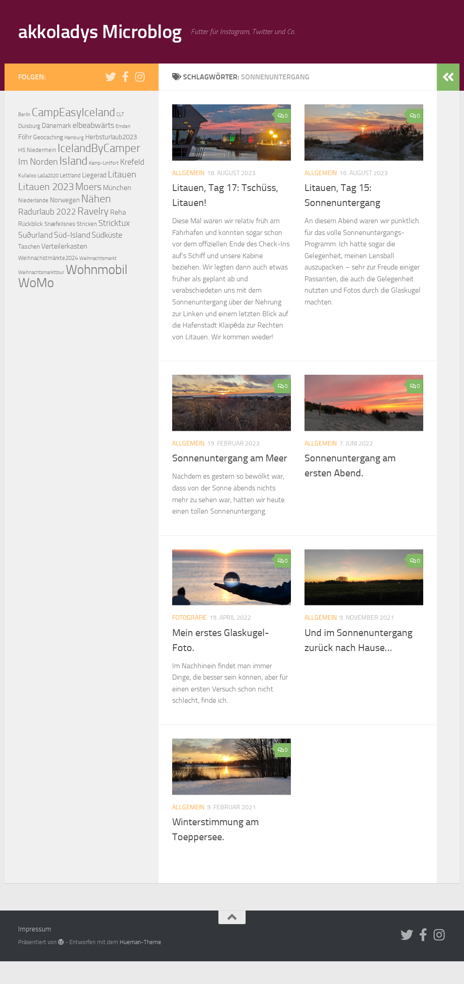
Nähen (96, 198)
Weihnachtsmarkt (97, 258)
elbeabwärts (93, 125)
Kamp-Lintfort (104, 163)
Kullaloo (27, 175)
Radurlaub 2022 (47, 211)
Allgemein (188, 173)
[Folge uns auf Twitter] (110, 76)
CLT (120, 114)
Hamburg (74, 137)
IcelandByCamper (99, 148)
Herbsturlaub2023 (111, 137)
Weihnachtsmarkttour (41, 272)
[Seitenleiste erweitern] (448, 77)
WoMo (36, 283)
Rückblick (30, 224)
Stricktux (114, 223)
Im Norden (38, 162)
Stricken (87, 223)
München (117, 188)
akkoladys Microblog (100, 31)
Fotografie (189, 618)
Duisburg (29, 125)
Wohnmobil (96, 269)
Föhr (25, 136)
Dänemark (56, 126)
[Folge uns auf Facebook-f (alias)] (125, 76)
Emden (123, 126)
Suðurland (35, 235)
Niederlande (33, 200)
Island (73, 160)
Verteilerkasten (64, 246)
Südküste (107, 235)
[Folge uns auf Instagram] (139, 76)
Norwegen (65, 200)
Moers (88, 187)
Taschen (29, 246)
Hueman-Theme (140, 942)
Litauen (122, 174)
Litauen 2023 (46, 187)
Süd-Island (72, 235)
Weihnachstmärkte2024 (48, 258)
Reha (118, 212)
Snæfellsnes (59, 223)
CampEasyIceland (73, 112)
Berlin (24, 114)
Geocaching (48, 137)
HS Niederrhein (37, 150)
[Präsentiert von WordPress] (61, 942)
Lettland (70, 175)
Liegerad (94, 175)
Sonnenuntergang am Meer (229, 458)
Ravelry (93, 211)
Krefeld (132, 162)
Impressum (34, 929)
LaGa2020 (48, 176)
